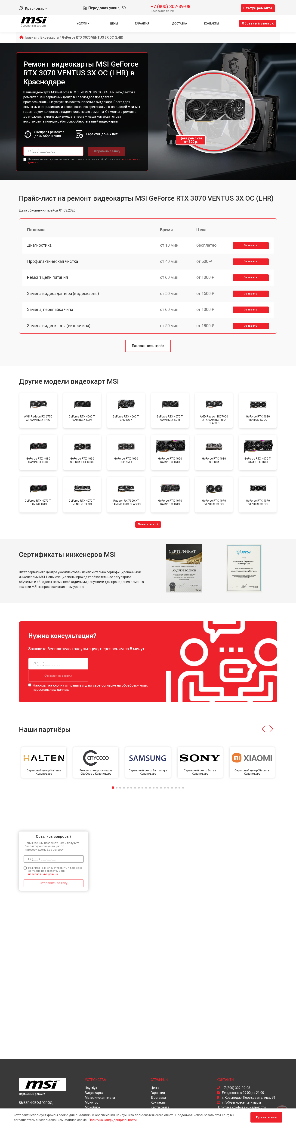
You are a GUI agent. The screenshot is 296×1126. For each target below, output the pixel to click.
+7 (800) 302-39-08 (170, 6)
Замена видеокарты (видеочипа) (58, 325)
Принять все (266, 1117)
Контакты (211, 23)
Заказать (251, 245)
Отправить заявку (106, 151)
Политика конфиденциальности (113, 1120)
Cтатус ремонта (257, 8)
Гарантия (142, 23)
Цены (114, 23)
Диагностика (39, 245)
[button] (263, 729)
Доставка (179, 23)
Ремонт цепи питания (47, 277)
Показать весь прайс (148, 346)
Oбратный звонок (258, 23)
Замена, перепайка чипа (50, 309)
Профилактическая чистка (52, 261)
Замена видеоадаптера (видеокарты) (63, 293)
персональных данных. (51, 689)
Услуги (82, 23)
